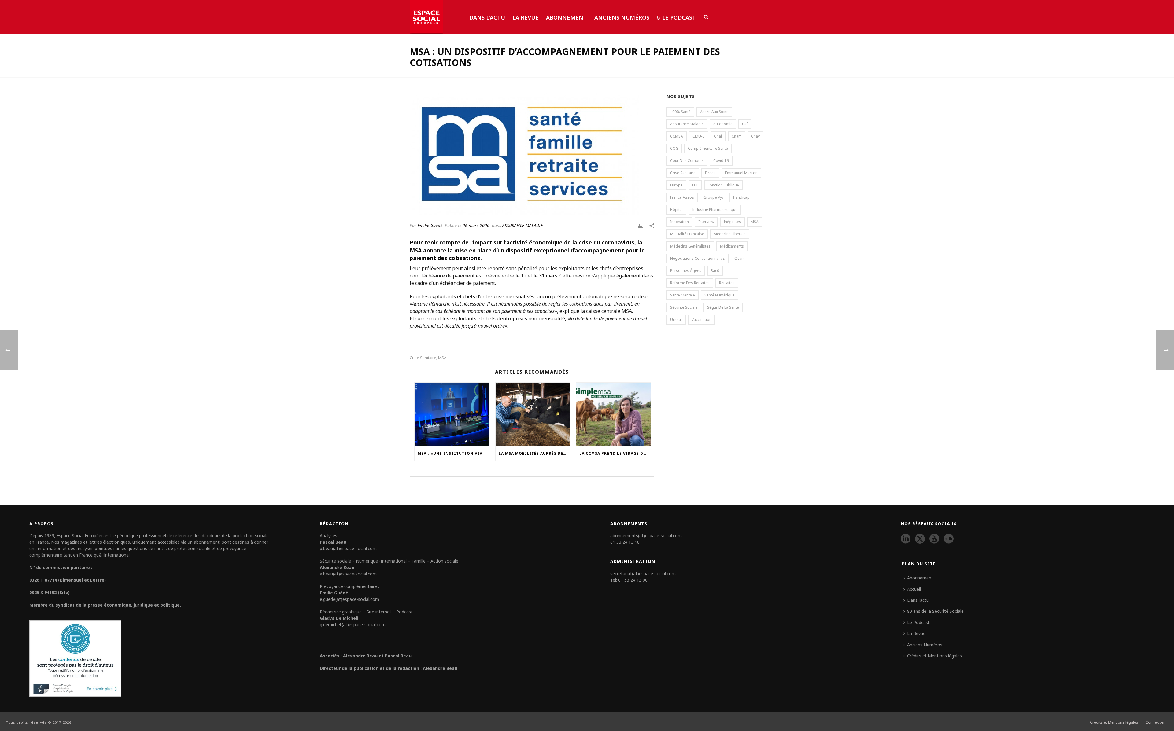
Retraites (727, 282)
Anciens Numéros (621, 17)
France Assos (682, 197)
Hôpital (676, 209)
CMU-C (698, 136)
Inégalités (732, 221)
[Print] (640, 225)
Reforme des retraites (690, 282)
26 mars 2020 (476, 225)
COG (674, 148)
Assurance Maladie (687, 124)
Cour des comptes (687, 160)
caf (745, 124)
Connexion (1155, 722)
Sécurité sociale (684, 307)
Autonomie (723, 124)
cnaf (718, 136)
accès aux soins (714, 111)
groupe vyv (713, 197)
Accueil (914, 589)
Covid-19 (721, 160)
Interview (706, 221)
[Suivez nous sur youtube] (934, 539)
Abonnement (566, 17)
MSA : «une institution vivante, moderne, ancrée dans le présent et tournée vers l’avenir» (453, 453)
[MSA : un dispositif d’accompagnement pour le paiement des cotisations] (532, 154)
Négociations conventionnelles (697, 258)
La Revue (525, 17)
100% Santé (680, 111)
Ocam (739, 258)
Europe (676, 185)
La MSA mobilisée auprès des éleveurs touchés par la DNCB (534, 453)
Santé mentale (682, 295)
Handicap (741, 197)
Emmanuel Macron (741, 172)
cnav (755, 136)
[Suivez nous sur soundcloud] (949, 539)
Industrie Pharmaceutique (714, 209)
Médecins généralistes (690, 246)
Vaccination (701, 319)
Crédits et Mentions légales (934, 656)
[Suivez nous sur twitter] (920, 539)
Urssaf (676, 319)
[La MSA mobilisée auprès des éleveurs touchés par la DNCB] (533, 414)
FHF (695, 185)
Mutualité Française (687, 234)
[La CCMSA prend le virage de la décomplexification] (613, 414)
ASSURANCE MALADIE (522, 225)
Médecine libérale (730, 234)
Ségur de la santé (723, 307)
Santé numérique (719, 295)
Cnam (737, 136)
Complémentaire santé (708, 148)
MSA (442, 358)
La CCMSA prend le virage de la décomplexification (615, 453)
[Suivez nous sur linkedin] (905, 539)
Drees (710, 172)
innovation (679, 221)
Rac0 (715, 270)
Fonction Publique (723, 185)
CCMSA (676, 136)
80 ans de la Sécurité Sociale (935, 611)
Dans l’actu (487, 17)
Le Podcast (679, 17)
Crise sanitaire (423, 358)
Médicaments (732, 246)
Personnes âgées (685, 270)
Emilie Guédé (430, 225)
